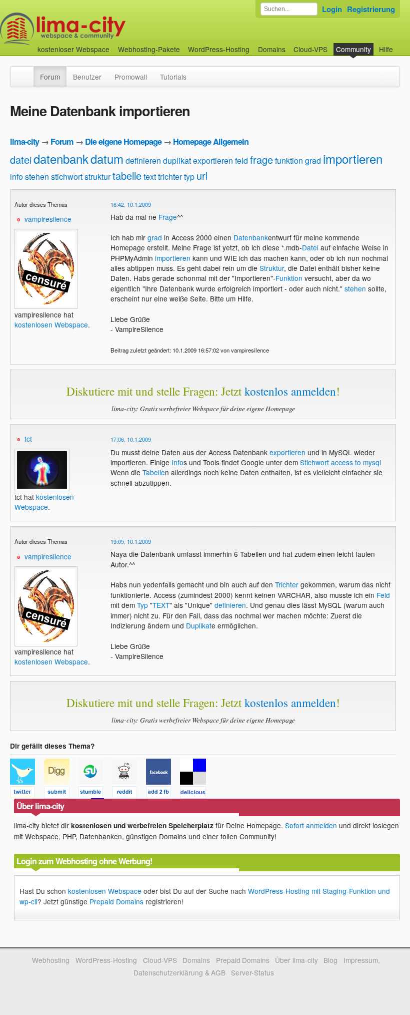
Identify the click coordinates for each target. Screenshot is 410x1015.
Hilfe (386, 49)
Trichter (286, 584)
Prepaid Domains (117, 901)
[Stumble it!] (95, 794)
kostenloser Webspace (74, 49)
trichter (170, 176)
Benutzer (87, 77)
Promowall (130, 77)
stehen (37, 176)
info (16, 176)
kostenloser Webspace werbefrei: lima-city (100, 29)
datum (107, 158)
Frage (167, 217)
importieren (352, 158)
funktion (289, 160)
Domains (272, 49)
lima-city (24, 141)
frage (261, 159)
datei (21, 159)
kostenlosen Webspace (51, 324)
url (202, 175)
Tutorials (173, 77)
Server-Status (252, 972)
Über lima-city (296, 960)
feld (241, 160)
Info (178, 462)
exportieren (213, 160)
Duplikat (199, 625)
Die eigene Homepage (123, 141)
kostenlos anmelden (290, 391)
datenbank (61, 158)
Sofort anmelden (311, 825)
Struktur (272, 268)
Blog (331, 960)
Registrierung (371, 9)
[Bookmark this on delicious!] (196, 794)
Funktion (289, 278)
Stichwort (314, 462)
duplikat (177, 160)
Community (353, 49)
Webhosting (51, 960)
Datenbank (251, 237)
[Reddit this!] (129, 794)
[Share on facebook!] (163, 794)
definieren (143, 160)
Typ (142, 605)
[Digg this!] (61, 794)
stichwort (66, 176)
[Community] (27, 72)
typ (189, 176)
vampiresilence (48, 219)
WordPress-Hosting (219, 49)
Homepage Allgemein (210, 141)
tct (28, 439)
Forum (50, 77)
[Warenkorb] (401, 44)
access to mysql (356, 462)
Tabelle (153, 472)
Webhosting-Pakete (149, 49)
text (150, 176)
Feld (383, 595)
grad (313, 160)
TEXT (161, 605)
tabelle (127, 175)
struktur (97, 176)
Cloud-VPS (311, 49)
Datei (310, 247)
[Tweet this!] (27, 794)
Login (332, 9)
